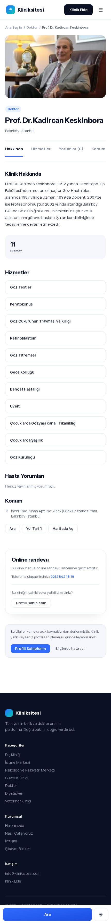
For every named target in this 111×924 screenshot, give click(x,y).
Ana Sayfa (13, 27)
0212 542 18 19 (62, 576)
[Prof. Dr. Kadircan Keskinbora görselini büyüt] (55, 66)
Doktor (32, 27)
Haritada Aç (63, 528)
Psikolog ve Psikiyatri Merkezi (30, 770)
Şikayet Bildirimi (18, 848)
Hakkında (14, 148)
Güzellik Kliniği (16, 777)
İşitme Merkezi (17, 762)
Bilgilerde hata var (70, 648)
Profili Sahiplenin (31, 602)
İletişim (11, 840)
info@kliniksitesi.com (23, 873)
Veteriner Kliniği (18, 801)
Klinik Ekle (78, 9)
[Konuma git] (101, 914)
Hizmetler (41, 148)
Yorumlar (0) (71, 148)
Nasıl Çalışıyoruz (19, 833)
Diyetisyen (14, 793)
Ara (12, 528)
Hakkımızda (14, 825)
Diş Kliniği (12, 754)
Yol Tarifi (34, 528)
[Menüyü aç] (101, 10)
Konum (98, 148)
